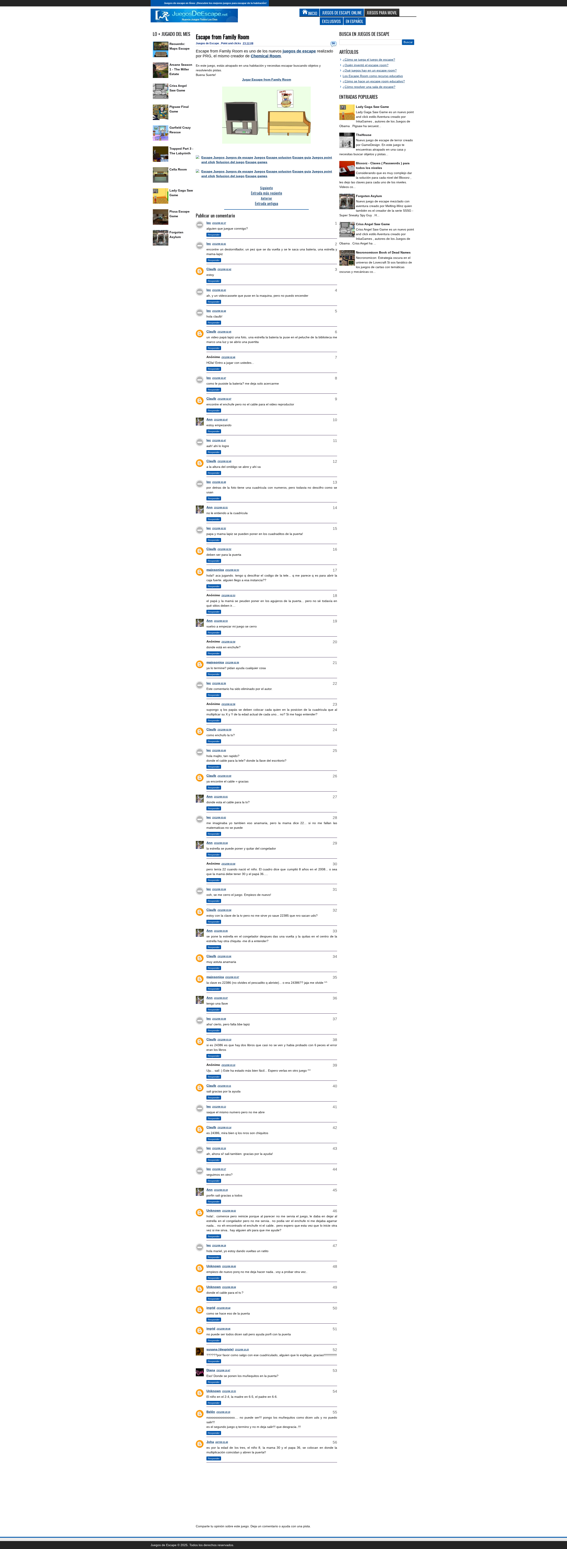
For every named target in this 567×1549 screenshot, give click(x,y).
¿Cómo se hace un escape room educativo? (374, 81)
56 (333, 43)
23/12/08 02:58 (228, 704)
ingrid (210, 1307)
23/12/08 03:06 (221, 931)
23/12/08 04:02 (229, 1211)
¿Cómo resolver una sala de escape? (369, 87)
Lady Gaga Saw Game (372, 106)
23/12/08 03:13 (219, 1107)
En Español (354, 21)
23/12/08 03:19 (221, 1190)
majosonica (215, 569)
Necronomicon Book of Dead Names (383, 252)
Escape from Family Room (222, 37)
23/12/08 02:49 (224, 461)
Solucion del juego (230, 162)
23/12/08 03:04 (221, 843)
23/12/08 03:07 (232, 977)
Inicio (156, 3)
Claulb (211, 269)
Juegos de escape (239, 157)
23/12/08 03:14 (224, 1128)
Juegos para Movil (382, 12)
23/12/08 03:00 (219, 750)
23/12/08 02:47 (219, 378)
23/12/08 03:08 (219, 1019)
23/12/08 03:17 (219, 1169)
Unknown (213, 1210)
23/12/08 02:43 (219, 290)
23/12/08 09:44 (223, 1308)
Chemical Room (266, 56)
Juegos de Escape (208, 43)
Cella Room (178, 169)
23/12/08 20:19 (223, 1412)
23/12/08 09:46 (223, 1329)
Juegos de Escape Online (342, 12)
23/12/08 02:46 (228, 357)
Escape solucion (278, 157)
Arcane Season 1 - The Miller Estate (180, 69)
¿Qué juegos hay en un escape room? (370, 70)
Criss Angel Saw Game (373, 224)
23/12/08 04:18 (219, 1246)
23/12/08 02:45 (224, 332)
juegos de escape (299, 51)
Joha (210, 1442)
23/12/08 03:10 (224, 1040)
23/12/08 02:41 (219, 244)
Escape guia (301, 157)
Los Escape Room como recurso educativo (373, 76)
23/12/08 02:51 (221, 508)
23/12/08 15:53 (229, 1391)
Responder (214, 234)
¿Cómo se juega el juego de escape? (369, 59)
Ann (209, 419)
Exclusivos (331, 21)
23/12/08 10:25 (242, 1350)
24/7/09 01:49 (221, 1442)
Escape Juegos (213, 157)
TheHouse (363, 135)
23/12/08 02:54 (228, 642)
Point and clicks (231, 43)
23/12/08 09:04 (229, 1287)
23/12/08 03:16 (219, 1148)
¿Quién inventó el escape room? (365, 65)
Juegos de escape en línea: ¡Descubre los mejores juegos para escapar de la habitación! (215, 3)
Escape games (256, 162)
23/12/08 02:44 (219, 311)
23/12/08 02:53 (232, 570)
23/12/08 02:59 (224, 730)
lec (208, 223)
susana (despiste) (220, 1349)
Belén (210, 1411)
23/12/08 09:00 (229, 1266)
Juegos (259, 157)
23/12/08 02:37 (219, 223)
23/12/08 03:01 (221, 797)
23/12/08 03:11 (224, 1086)
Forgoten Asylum (369, 196)
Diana (210, 1370)
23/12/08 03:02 (219, 818)
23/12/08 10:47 (223, 1370)
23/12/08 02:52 (219, 528)
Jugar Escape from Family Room (266, 79)
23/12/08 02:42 (224, 269)
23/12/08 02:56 (232, 663)
